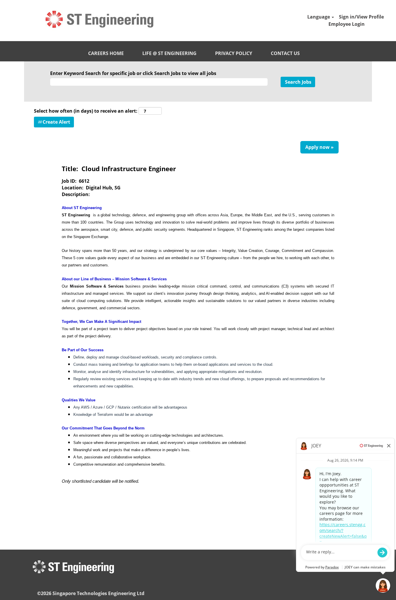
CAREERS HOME (106, 53)
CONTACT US (285, 53)
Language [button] (319, 17)
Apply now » (319, 147)
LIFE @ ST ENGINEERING (169, 53)
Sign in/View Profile (361, 17)
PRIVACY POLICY (233, 53)
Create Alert (55, 122)
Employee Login (346, 24)
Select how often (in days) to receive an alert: (85, 111)
